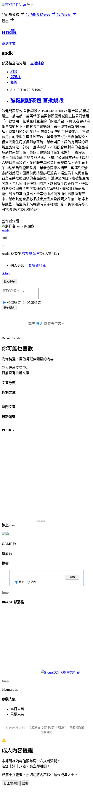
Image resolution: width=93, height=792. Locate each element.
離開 (25, 783)
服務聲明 (46, 732)
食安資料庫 (37, 265)
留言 (36, 253)
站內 (33, 582)
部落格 (15, 77)
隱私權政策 (77, 727)
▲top (6, 273)
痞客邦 (27, 253)
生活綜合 (37, 63)
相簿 (13, 72)
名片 (13, 82)
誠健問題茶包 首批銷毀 (37, 100)
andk (9, 32)
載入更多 (9, 281)
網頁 (21, 582)
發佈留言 (9, 307)
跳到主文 (9, 43)
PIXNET (20, 727)
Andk (6, 230)
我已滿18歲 (10, 783)
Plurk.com (40, 521)
